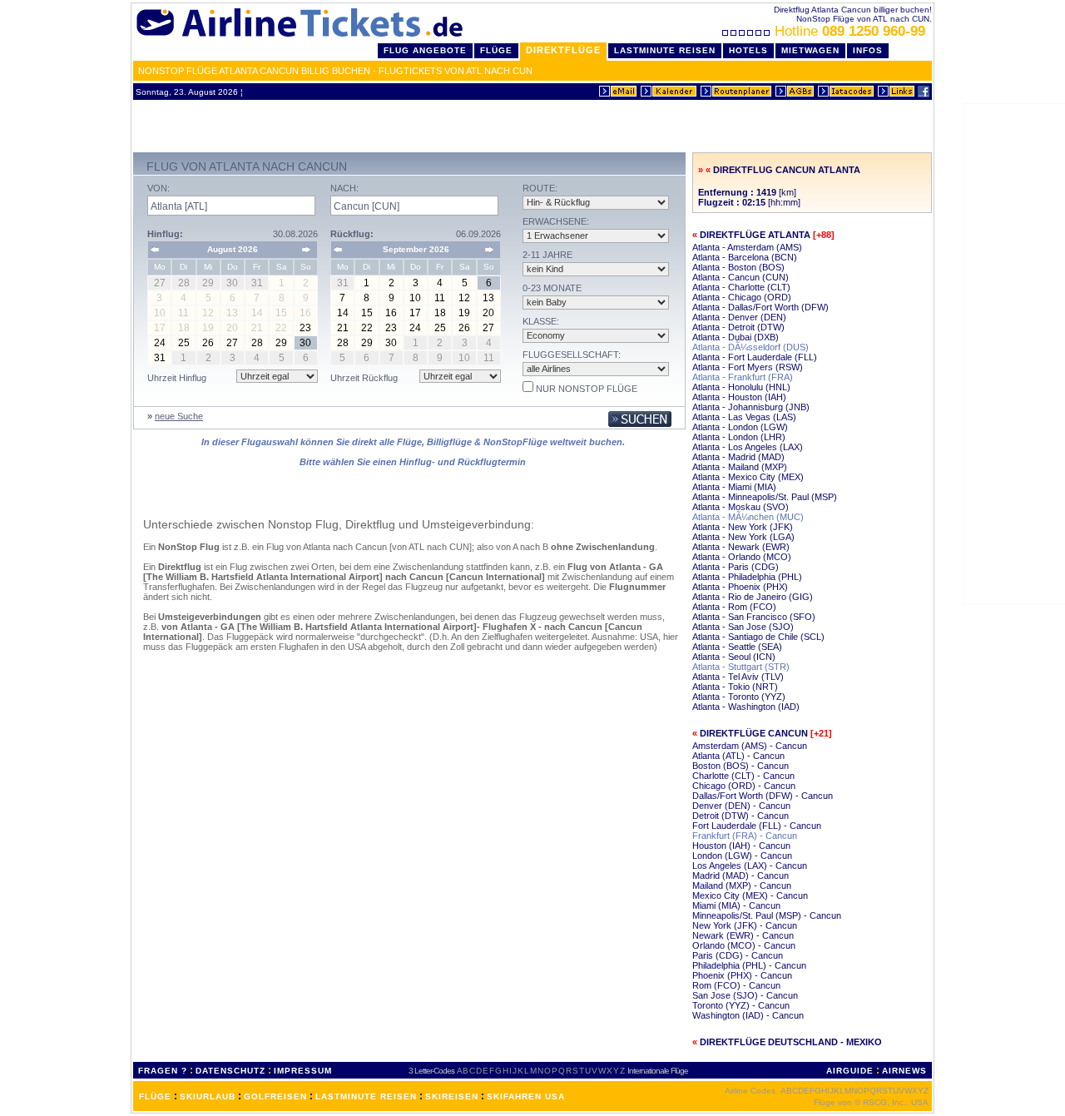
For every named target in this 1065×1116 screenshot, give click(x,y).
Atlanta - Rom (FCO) (734, 607)
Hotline (849, 31)
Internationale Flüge (657, 1070)
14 (343, 313)
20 (488, 313)
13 (488, 298)
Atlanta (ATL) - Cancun (738, 756)
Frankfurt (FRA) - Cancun (744, 836)
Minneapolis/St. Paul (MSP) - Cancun (766, 915)
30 (305, 343)
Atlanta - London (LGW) (740, 427)
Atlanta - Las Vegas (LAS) (744, 417)
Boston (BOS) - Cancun (740, 766)
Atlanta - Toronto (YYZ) (738, 697)
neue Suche (179, 416)
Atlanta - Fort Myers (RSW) (747, 367)
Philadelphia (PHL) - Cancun (749, 965)
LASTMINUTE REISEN (366, 1096)
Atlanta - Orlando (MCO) (741, 557)
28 (257, 343)
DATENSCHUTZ (230, 1070)
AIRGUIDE (850, 1070)
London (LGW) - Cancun (742, 856)
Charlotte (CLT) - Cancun (743, 776)
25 (184, 343)
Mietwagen (810, 50)
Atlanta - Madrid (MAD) (738, 457)
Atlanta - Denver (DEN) (739, 317)
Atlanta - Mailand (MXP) (739, 467)
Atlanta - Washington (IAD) (746, 707)
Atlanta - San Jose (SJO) (743, 627)
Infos (868, 50)
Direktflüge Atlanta (755, 235)
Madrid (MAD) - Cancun (740, 875)
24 (160, 343)
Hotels (748, 50)
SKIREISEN (451, 1096)
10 (415, 298)
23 (305, 328)
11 (439, 298)
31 (160, 358)
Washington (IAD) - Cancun (748, 1015)
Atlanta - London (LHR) (738, 437)
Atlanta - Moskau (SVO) (740, 507)
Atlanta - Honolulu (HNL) (741, 387)
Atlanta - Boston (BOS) (738, 267)
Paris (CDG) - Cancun (737, 955)
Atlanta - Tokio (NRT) (735, 687)
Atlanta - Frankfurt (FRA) (742, 377)
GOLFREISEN (275, 1096)
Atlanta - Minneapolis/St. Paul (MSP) (764, 497)
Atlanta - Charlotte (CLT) (741, 287)
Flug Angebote (425, 50)
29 (281, 343)
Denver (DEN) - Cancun (741, 806)
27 (232, 343)
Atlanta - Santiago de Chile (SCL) (758, 637)
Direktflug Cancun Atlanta (786, 170)
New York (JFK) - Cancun (744, 925)
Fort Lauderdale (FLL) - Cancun (756, 826)
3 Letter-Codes (431, 1070)
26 (208, 343)
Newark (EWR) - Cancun (743, 935)
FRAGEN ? (162, 1070)
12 (464, 298)
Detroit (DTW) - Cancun (740, 816)
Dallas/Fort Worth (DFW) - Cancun (762, 796)
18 (440, 313)
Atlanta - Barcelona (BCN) (744, 257)
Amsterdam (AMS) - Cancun (749, 746)
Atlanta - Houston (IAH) (739, 397)
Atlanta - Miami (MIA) (734, 487)
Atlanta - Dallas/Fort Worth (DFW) (760, 307)
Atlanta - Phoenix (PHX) (740, 587)
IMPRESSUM (303, 1070)
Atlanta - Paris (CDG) (735, 567)
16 (391, 313)
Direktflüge (563, 50)
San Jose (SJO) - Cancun (745, 995)
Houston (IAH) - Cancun (741, 846)
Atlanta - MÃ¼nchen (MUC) (748, 517)
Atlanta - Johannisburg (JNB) (751, 407)
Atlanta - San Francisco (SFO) (753, 617)
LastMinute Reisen (665, 50)
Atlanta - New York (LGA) (743, 537)
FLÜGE (155, 1096)
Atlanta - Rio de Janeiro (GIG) (752, 597)
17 (415, 313)
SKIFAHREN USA (526, 1096)
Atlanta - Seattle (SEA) (737, 647)
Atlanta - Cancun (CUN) (740, 277)
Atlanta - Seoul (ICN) (733, 657)
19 (464, 313)
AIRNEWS (904, 1070)
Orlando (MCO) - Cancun (743, 945)
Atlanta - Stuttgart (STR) (741, 667)
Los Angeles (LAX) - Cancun (749, 865)
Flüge (496, 50)
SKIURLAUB (207, 1096)
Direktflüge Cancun (754, 733)
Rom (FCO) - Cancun (736, 985)
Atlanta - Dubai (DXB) (735, 337)
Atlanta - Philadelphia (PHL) (747, 577)
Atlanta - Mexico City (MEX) (748, 477)
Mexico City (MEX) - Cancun (750, 895)
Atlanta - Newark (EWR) (741, 547)
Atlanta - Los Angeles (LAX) (747, 447)
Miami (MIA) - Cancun (736, 905)
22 (367, 328)
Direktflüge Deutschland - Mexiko (791, 1042)
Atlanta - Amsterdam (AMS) (747, 247)
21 (343, 328)
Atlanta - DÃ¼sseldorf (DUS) (750, 347)
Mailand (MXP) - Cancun (741, 885)
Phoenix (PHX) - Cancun (742, 975)
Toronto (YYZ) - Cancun (741, 1005)
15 (367, 313)
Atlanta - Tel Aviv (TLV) (738, 677)
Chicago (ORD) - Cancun (743, 786)
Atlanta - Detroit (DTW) (738, 327)
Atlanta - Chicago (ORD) (741, 297)
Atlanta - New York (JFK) (742, 527)
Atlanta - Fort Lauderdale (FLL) (754, 357)
